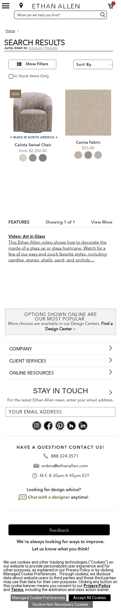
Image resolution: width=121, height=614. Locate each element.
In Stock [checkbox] (20, 76)
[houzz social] (71, 425)
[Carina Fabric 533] (88, 112)
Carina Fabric (88, 142)
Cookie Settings (38, 597)
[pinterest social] (59, 425)
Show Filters (37, 64)
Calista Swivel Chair (33, 144)
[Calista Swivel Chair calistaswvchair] (33, 112)
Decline (60, 604)
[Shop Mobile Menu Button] (6, 6)
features (51, 48)
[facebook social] (48, 425)
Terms (17, 589)
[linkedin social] (83, 425)
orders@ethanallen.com (64, 465)
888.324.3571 (65, 456)
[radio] (23, 158)
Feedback (59, 530)
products (35, 48)
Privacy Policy (97, 585)
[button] (111, 6)
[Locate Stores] (21, 5)
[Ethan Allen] (60, 4)
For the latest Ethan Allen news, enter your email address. (60, 400)
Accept (90, 597)
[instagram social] (36, 425)
